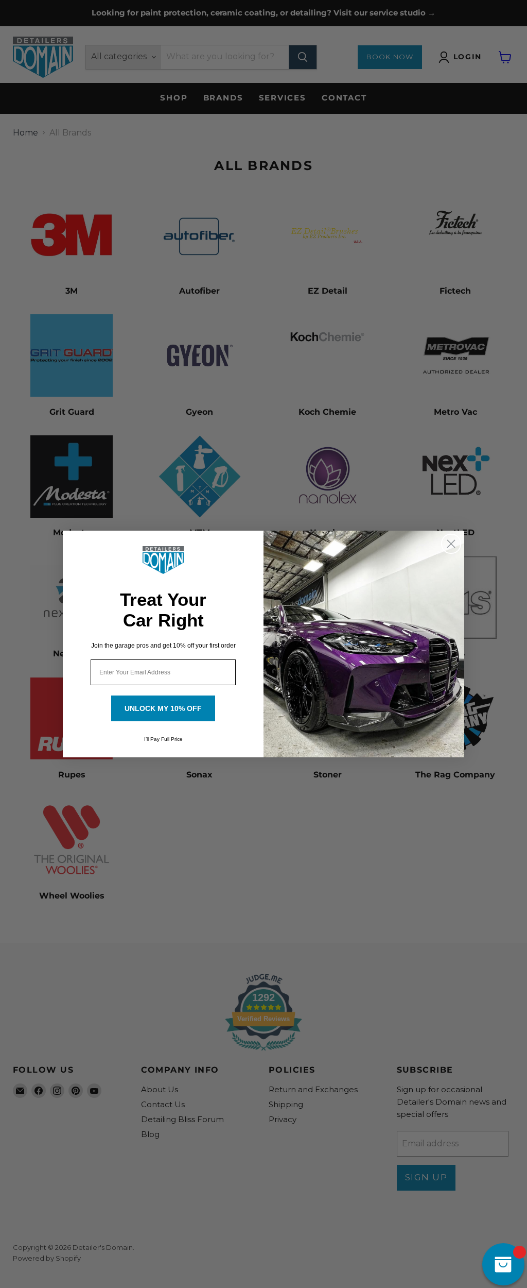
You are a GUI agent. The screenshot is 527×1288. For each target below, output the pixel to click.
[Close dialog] (451, 544)
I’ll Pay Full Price (163, 739)
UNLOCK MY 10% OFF (163, 708)
